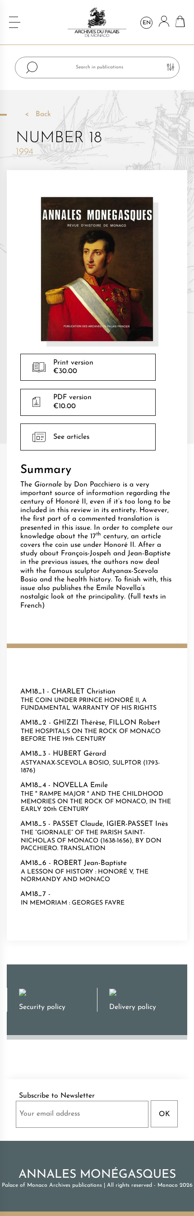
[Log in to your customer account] (164, 22)
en (147, 23)
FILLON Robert (134, 722)
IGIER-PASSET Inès (137, 824)
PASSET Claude (78, 824)
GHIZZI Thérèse (79, 722)
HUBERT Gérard (79, 753)
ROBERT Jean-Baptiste (90, 863)
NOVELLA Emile (80, 785)
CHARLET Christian (83, 691)
